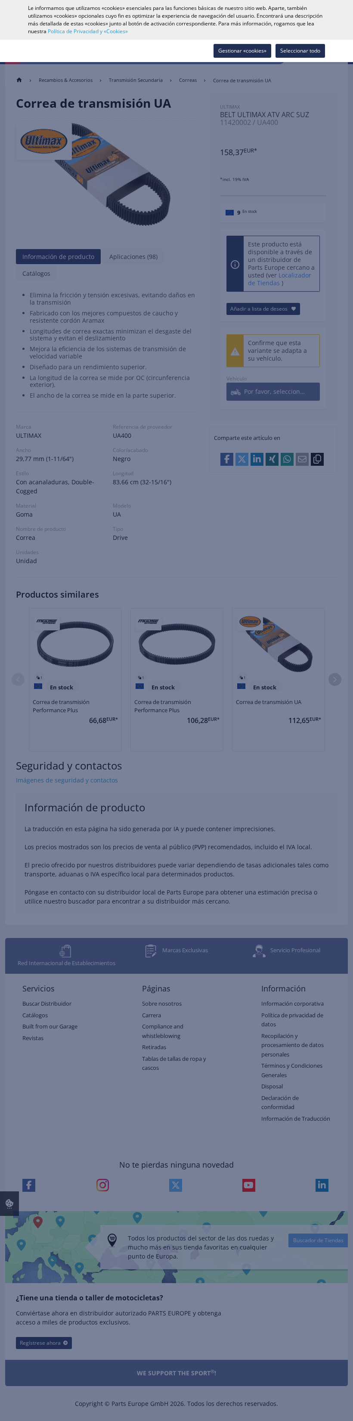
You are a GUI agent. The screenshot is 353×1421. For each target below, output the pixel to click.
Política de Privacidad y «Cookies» (88, 31)
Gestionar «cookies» (242, 50)
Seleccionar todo (300, 50)
